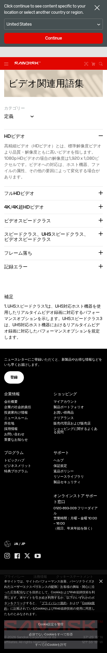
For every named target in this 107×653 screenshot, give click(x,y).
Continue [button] (53, 38)
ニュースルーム (16, 418)
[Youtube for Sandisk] (38, 556)
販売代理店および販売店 (72, 423)
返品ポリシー (64, 471)
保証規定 (60, 466)
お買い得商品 (64, 412)
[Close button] (97, 8)
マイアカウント (65, 401)
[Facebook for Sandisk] (17, 556)
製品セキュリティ (67, 482)
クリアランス (64, 418)
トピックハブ (14, 460)
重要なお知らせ (16, 439)
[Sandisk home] (28, 63)
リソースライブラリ (69, 476)
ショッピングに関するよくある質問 (75, 430)
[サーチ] (101, 63)
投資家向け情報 (16, 412)
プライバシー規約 (54, 603)
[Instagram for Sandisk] (7, 556)
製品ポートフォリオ (69, 407)
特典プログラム (16, 471)
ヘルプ (59, 460)
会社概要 (11, 401)
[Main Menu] (7, 63)
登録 (14, 377)
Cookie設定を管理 (50, 624)
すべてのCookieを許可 (50, 644)
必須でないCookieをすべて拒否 (51, 634)
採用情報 (11, 429)
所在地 (9, 423)
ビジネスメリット (17, 466)
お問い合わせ (14, 434)
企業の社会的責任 (17, 407)
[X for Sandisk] (27, 556)
